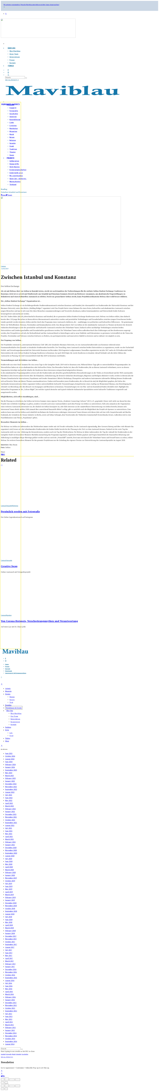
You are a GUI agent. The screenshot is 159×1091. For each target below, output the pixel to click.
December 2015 (10, 1003)
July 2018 (8, 917)
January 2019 (10, 900)
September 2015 (11, 1011)
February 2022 (10, 809)
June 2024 (8, 762)
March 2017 (9, 961)
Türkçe (11, 66)
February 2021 (10, 842)
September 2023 (11, 770)
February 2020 (10, 872)
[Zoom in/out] (17, 1079)
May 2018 (8, 922)
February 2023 (10, 778)
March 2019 (9, 894)
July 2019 (8, 883)
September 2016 (11, 978)
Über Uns (11, 48)
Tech (11, 702)
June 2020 (8, 861)
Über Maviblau (15, 51)
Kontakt (7, 669)
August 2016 (9, 980)
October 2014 (10, 1038)
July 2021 (8, 828)
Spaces (12, 700)
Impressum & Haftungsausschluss (15, 673)
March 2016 (9, 994)
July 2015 (8, 1014)
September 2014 (11, 1041)
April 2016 (9, 991)
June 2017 (8, 953)
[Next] (6, 1082)
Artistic (8, 688)
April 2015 (9, 1022)
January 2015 (10, 1030)
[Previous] (2, 1082)
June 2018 (8, 919)
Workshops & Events (10, 104)
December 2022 (10, 784)
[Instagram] (5, 660)
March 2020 (9, 870)
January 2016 (10, 1000)
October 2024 (10, 756)
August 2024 (9, 759)
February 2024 (10, 764)
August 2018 (9, 914)
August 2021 (9, 825)
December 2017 (10, 936)
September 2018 (11, 911)
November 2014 (11, 1036)
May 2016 (8, 989)
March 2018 (9, 928)
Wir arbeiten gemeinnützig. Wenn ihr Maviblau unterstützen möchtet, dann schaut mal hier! (31, 5)
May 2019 (8, 889)
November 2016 (11, 972)
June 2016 (8, 986)
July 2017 (8, 950)
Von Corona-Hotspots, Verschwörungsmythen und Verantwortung (39, 621)
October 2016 (10, 975)
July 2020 (8, 859)
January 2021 (10, 845)
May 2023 (8, 773)
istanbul (3, 1054)
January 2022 (10, 811)
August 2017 (9, 947)
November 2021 (11, 817)
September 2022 (11, 789)
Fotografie (9, 1054)
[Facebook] (5, 658)
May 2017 (8, 955)
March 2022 (9, 806)
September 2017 (11, 944)
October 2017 (10, 942)
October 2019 (10, 881)
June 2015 (8, 1016)
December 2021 (10, 814)
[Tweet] (1, 1076)
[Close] (2, 1079)
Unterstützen (15, 57)
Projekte (8, 705)
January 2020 (10, 875)
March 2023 (9, 775)
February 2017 (10, 964)
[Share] (2, 1076)
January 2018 (10, 933)
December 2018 (10, 903)
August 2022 (9, 792)
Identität (18, 1054)
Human (12, 697)
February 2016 (10, 997)
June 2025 (8, 753)
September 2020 (11, 853)
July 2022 (8, 795)
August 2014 (9, 1044)
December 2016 (10, 969)
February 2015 (10, 1027)
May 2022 (8, 800)
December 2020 (10, 847)
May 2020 (8, 864)
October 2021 (10, 820)
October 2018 (10, 908)
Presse (12, 60)
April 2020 (9, 867)
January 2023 (10, 781)
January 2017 (10, 966)
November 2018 (11, 906)
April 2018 (9, 925)
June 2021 (8, 831)
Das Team (14, 716)
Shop (7, 741)
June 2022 (8, 798)
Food (11, 736)
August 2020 (9, 856)
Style (7, 730)
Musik (14, 1054)
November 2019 (11, 878)
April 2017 (9, 958)
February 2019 (10, 897)
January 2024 (10, 767)
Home (7, 664)
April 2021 (9, 836)
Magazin (8, 691)
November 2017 (11, 939)
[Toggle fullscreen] (12, 1079)
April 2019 (9, 892)
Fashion (8, 727)
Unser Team (14, 54)
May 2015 (8, 1019)
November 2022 (11, 787)
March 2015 (9, 1025)
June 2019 (8, 886)
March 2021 (9, 839)
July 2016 (8, 983)
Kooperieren (15, 722)
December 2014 (10, 1033)
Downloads (8, 671)
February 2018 (10, 931)
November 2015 (11, 1005)
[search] (22, 1049)
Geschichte (25, 1054)
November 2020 (11, 850)
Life (11, 733)
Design (7, 694)
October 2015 (10, 1008)
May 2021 (8, 834)
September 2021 (11, 822)
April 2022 (9, 803)
